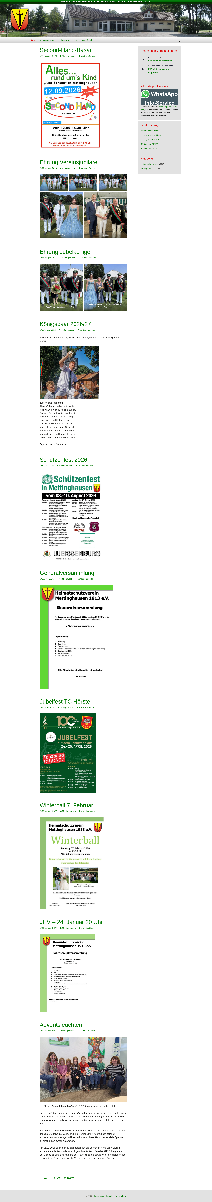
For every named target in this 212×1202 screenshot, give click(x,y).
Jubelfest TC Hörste (65, 701)
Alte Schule (87, 40)
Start (32, 40)
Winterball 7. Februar (66, 805)
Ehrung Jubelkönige (65, 252)
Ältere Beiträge (59, 1178)
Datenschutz (120, 1196)
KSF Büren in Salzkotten (160, 60)
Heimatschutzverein (67, 40)
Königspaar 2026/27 (65, 324)
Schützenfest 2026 (63, 460)
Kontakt (109, 1196)
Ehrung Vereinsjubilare (68, 162)
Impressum (99, 1196)
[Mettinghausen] (106, 20)
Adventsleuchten (61, 1025)
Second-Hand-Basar (66, 50)
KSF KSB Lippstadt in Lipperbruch (158, 71)
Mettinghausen (47, 40)
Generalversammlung (67, 573)
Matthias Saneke (88, 56)
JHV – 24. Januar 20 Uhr (71, 922)
